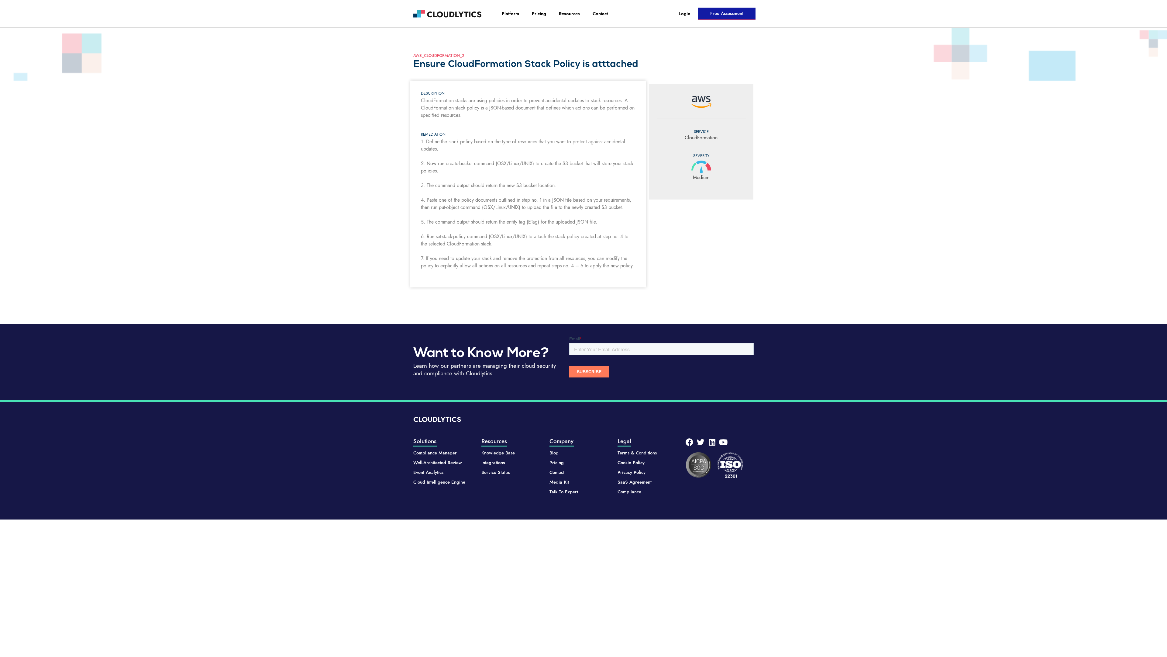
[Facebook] (689, 442)
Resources (569, 13)
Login (684, 14)
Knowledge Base (498, 453)
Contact (600, 13)
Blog (554, 453)
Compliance (629, 491)
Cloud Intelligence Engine (439, 482)
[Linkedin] (712, 442)
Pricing (539, 13)
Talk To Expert (563, 491)
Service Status (495, 472)
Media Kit (559, 482)
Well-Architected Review (437, 462)
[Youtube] (723, 442)
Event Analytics (428, 472)
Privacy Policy (631, 472)
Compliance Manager (435, 453)
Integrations (493, 462)
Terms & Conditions (637, 453)
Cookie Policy (631, 462)
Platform (510, 13)
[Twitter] (700, 442)
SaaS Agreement (635, 482)
